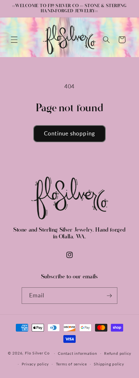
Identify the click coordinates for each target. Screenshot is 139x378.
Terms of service (71, 364)
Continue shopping (69, 133)
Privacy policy (35, 364)
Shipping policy (109, 364)
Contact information (77, 353)
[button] (14, 39)
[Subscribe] (109, 295)
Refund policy (117, 353)
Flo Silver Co (37, 353)
